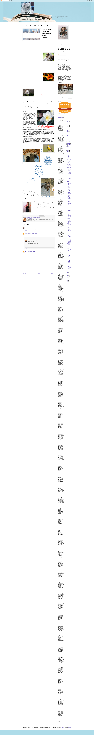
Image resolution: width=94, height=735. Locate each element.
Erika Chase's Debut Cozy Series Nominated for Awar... (69, 169)
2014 (67, 136)
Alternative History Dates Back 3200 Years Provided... (69, 216)
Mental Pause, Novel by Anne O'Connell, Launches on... (69, 236)
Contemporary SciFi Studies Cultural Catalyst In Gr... (69, 156)
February (68, 269)
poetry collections (37, 217)
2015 (67, 135)
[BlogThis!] (40, 216)
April (68, 151)
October (68, 143)
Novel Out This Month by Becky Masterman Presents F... (69, 178)
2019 (67, 130)
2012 (67, 272)
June (68, 149)
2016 (67, 134)
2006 (67, 280)
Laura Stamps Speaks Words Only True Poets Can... (69, 267)
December (68, 139)
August (68, 146)
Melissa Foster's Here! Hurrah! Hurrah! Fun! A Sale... (68, 261)
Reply (26, 230)
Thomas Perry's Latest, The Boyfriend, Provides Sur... (69, 220)
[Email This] (39, 216)
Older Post (52, 273)
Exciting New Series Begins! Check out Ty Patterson (69, 183)
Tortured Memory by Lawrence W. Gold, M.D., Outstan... (69, 199)
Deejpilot (63, 727)
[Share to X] (41, 216)
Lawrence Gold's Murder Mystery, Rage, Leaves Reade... (68, 189)
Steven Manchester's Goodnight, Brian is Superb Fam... (69, 210)
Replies (27, 238)
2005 (67, 281)
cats (25, 217)
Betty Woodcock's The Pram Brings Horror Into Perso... (69, 225)
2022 (67, 126)
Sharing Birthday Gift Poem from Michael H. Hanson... (69, 230)
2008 (67, 277)
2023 (67, 125)
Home (39, 273)
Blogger (69, 727)
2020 (67, 129)
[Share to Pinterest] (43, 216)
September (69, 144)
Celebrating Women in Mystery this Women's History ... (69, 241)
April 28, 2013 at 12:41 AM (32, 251)
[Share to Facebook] (42, 216)
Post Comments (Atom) (30, 274)
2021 (67, 127)
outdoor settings (33, 217)
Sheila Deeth (27, 233)
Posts (60, 53)
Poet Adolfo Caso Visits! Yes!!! (69, 165)
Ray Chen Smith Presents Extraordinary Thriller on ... (69, 245)
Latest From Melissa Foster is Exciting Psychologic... (69, 256)
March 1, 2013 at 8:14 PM (33, 233)
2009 (67, 276)
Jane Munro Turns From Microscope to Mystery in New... (69, 173)
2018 (67, 131)
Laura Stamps (28, 217)
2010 (67, 275)
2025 (67, 122)
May (68, 150)
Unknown (26, 251)
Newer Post (24, 273)
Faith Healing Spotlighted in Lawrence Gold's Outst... (69, 194)
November (68, 141)
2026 (67, 121)
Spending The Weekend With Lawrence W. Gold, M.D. (69, 204)
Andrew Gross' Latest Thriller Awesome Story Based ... (69, 161)
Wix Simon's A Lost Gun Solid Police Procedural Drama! (69, 250)
